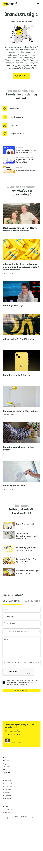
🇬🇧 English (6, 812)
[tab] (12, 601)
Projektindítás (22, 76)
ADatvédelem (7, 806)
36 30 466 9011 (14, 734)
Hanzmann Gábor (17, 740)
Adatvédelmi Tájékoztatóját (18, 682)
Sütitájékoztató (8, 809)
